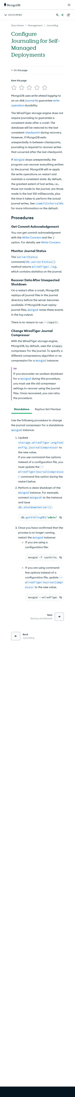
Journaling (52, 25)
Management (35, 25)
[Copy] (60, 517)
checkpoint (32, 132)
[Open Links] (69, 5)
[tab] (21, 409)
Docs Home (17, 25)
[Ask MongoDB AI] (62, 15)
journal (30, 100)
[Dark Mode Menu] (68, 15)
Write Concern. (51, 242)
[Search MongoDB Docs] (57, 15)
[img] (14, 87)
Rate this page (19, 80)
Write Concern (31, 237)
